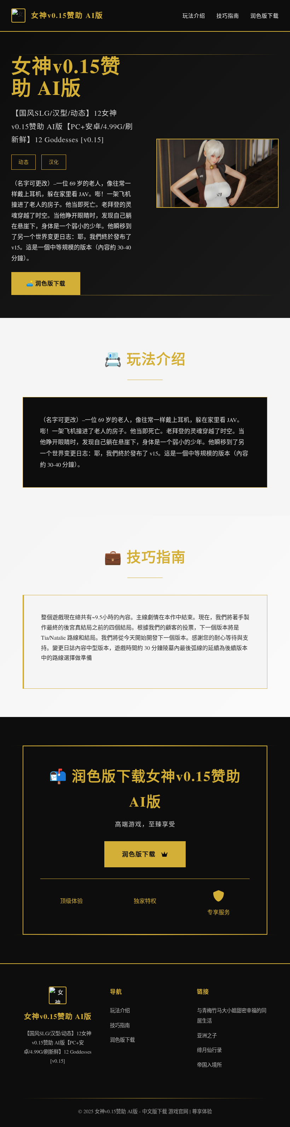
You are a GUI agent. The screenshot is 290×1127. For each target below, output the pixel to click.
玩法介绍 (193, 15)
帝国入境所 (209, 1064)
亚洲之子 (207, 1035)
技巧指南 (227, 15)
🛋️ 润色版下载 (45, 283)
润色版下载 (264, 15)
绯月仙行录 (209, 1050)
